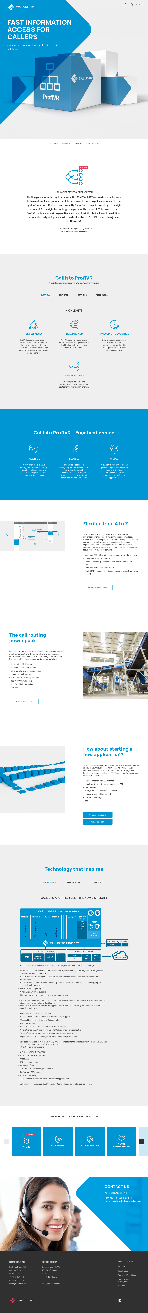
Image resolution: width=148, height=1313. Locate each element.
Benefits (66, 143)
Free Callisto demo (24, 701)
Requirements (74, 882)
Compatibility (98, 882)
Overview (53, 143)
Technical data (92, 143)
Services (82, 295)
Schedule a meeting (97, 815)
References (102, 295)
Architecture (50, 882)
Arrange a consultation (98, 587)
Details (77, 143)
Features (63, 295)
